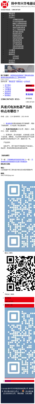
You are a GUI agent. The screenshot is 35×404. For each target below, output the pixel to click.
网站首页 (12, 81)
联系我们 (8, 95)
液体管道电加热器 (7, 77)
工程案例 (8, 89)
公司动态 (27, 81)
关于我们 (8, 85)
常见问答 (29, 94)
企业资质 (8, 91)
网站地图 (21, 393)
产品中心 (8, 87)
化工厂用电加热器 (19, 77)
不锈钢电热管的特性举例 (15, 159)
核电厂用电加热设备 (27, 75)
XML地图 (28, 393)
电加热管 (9, 123)
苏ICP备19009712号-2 (11, 391)
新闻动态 (19, 81)
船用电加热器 (15, 75)
